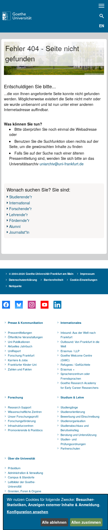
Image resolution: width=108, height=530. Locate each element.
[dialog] (55, 512)
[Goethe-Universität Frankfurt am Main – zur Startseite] (24, 16)
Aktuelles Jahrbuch (20, 346)
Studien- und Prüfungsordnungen (73, 441)
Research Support (19, 407)
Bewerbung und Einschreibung (80, 416)
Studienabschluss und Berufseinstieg (75, 427)
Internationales (71, 323)
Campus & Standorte (21, 477)
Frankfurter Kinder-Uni (22, 364)
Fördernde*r (19, 220)
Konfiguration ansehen (27, 511)
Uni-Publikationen (19, 342)
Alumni (14, 226)
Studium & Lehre (72, 397)
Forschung (15, 397)
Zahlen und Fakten (20, 369)
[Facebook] (6, 305)
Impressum (87, 274)
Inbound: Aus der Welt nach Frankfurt (78, 334)
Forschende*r (20, 208)
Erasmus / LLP (70, 351)
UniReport (14, 351)
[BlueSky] (19, 305)
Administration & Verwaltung (25, 473)
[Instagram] (31, 305)
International (19, 202)
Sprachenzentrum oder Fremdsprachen (75, 375)
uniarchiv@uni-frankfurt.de (62, 163)
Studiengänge (69, 407)
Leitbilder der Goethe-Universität (21, 484)
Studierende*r (20, 196)
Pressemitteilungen (20, 332)
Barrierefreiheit (53, 280)
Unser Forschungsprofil (23, 416)
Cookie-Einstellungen (83, 280)
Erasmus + (67, 369)
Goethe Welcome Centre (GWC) (76, 357)
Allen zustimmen (86, 522)
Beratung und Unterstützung (78, 435)
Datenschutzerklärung (23, 280)
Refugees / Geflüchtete (75, 364)
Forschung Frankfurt (21, 355)
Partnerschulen (70, 448)
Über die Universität (21, 458)
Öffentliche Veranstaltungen (25, 337)
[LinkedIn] (57, 305)
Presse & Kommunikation (25, 323)
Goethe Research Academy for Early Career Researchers (80, 385)
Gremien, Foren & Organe (24, 491)
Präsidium (14, 468)
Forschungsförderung (22, 421)
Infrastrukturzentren (20, 425)
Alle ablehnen (54, 522)
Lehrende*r (18, 214)
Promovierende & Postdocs (25, 430)
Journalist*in (19, 232)
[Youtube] (44, 305)
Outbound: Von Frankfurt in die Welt (80, 344)
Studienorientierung (73, 411)
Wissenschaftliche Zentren (25, 411)
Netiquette (15, 286)
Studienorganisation (73, 421)
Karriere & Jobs (18, 360)
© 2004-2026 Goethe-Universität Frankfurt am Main (41, 274)
